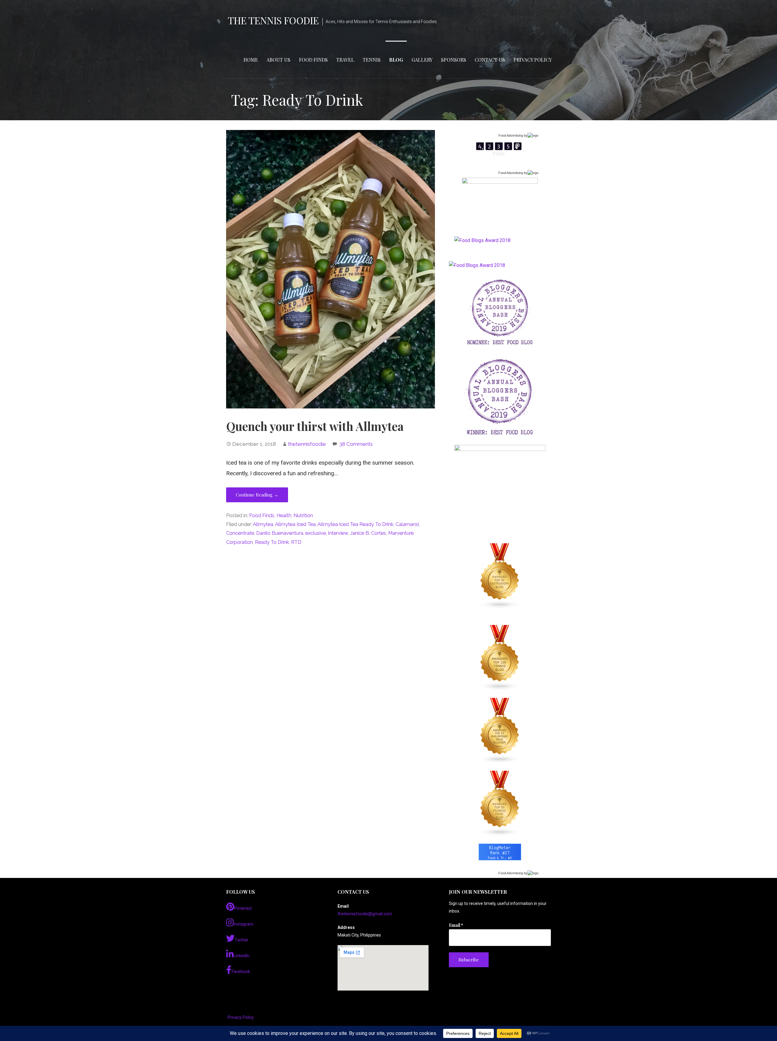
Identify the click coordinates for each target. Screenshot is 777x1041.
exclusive (315, 533)
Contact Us (490, 59)
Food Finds (313, 59)
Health (284, 515)
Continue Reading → (257, 495)
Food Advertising (510, 135)
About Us (278, 59)
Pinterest (243, 908)
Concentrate (240, 533)
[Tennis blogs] (500, 658)
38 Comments (356, 444)
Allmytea (263, 524)
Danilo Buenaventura (279, 533)
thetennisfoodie (307, 444)
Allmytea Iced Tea (295, 524)
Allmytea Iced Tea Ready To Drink (355, 524)
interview (338, 533)
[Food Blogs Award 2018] (477, 265)
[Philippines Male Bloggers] (500, 730)
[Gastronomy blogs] (500, 576)
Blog (396, 59)
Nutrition (303, 515)
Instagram (243, 924)
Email (456, 925)
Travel (345, 59)
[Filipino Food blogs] (500, 803)
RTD (296, 542)
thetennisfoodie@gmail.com (365, 913)
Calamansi (407, 524)
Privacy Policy (533, 59)
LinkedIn (241, 955)
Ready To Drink (272, 542)
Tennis (372, 59)
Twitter (242, 939)
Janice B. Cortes (368, 533)
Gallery (422, 59)
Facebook (241, 971)
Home (250, 59)
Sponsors (453, 59)
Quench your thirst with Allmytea (315, 426)
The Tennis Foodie (273, 20)
